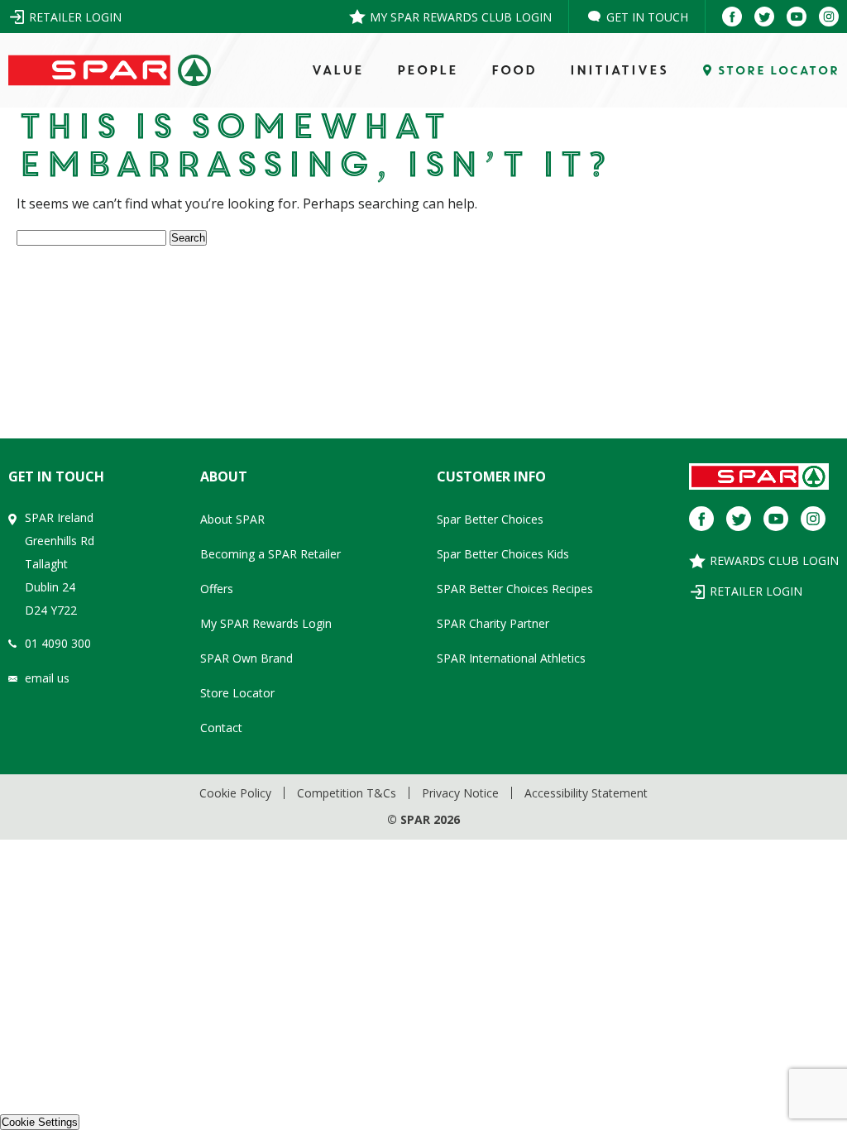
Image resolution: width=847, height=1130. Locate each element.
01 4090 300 (58, 643)
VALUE (337, 70)
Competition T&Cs (346, 793)
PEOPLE (426, 70)
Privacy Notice (460, 793)
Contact (221, 727)
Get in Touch (647, 17)
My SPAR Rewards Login (266, 623)
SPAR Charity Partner (493, 623)
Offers (216, 588)
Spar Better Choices (490, 519)
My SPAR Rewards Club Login (461, 17)
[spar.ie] (109, 71)
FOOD (513, 70)
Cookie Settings (40, 1122)
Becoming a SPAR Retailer (270, 554)
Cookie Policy (235, 793)
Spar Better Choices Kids (503, 554)
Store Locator (237, 693)
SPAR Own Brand (246, 658)
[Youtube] (796, 16)
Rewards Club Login (774, 560)
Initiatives (618, 70)
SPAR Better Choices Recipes (515, 588)
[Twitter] (764, 16)
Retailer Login (75, 17)
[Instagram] (829, 16)
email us (47, 678)
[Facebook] (732, 16)
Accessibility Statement (586, 793)
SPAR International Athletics (511, 658)
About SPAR (232, 519)
